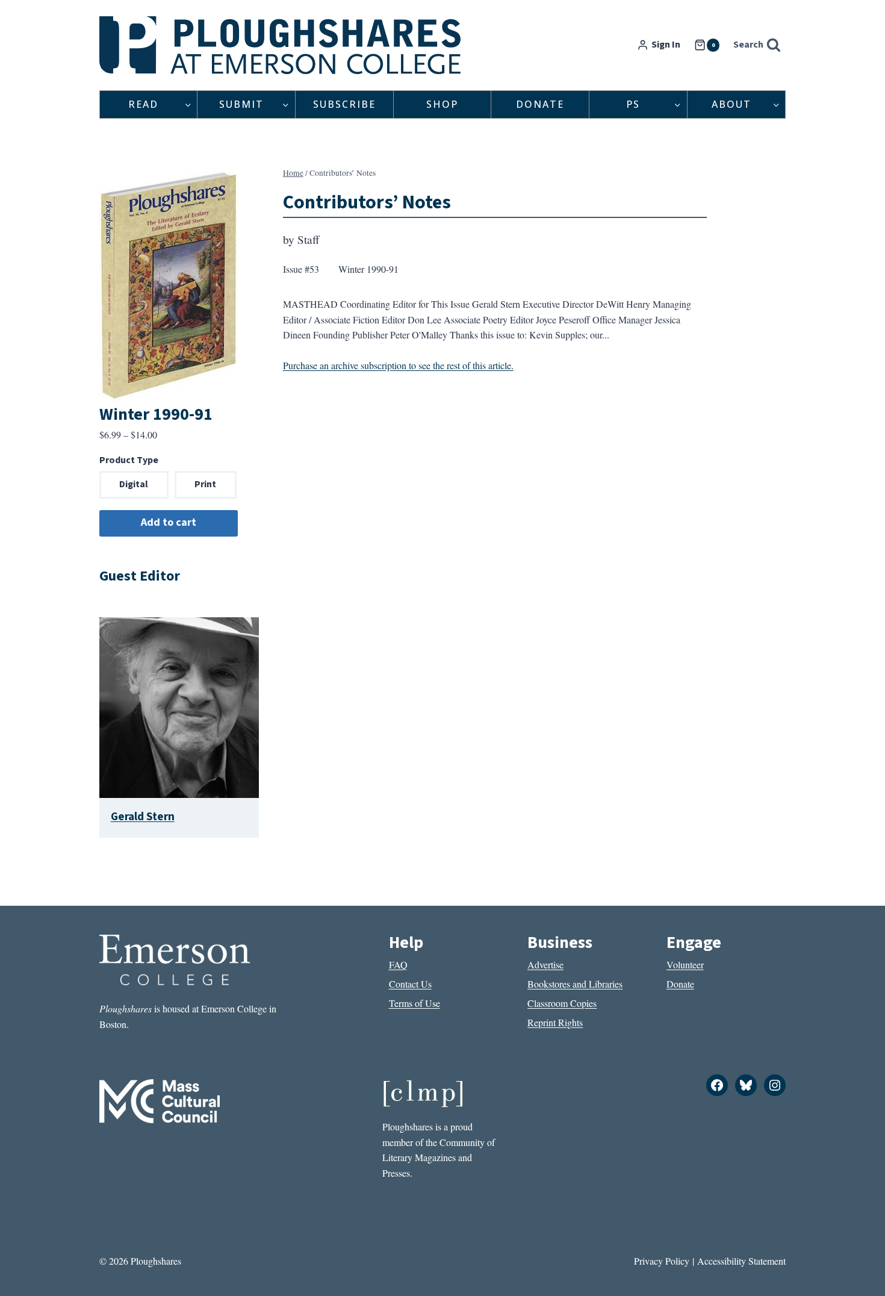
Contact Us (410, 983)
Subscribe (344, 104)
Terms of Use (414, 1003)
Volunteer (685, 964)
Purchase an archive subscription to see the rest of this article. (398, 365)
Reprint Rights (555, 1022)
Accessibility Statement (741, 1260)
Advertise (545, 964)
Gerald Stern (143, 816)
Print (205, 484)
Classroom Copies (562, 1003)
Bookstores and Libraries (575, 983)
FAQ (398, 964)
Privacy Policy (661, 1260)
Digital (133, 484)
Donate (540, 104)
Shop (442, 104)
